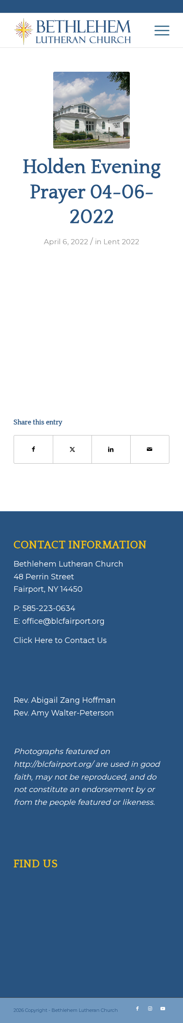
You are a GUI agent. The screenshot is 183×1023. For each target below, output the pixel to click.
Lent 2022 (121, 241)
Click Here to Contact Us (60, 640)
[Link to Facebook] (137, 1008)
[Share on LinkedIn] (111, 449)
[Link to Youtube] (163, 1008)
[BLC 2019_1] (91, 110)
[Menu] (157, 30)
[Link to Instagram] (150, 1008)
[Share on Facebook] (33, 449)
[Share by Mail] (150, 449)
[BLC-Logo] (76, 30)
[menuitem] (157, 30)
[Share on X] (72, 449)
